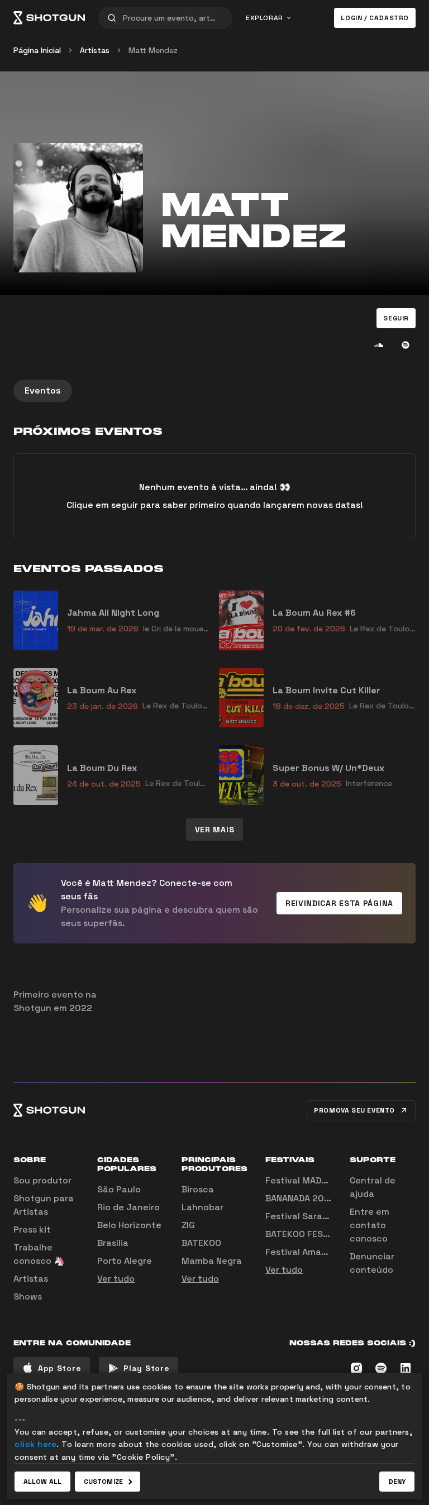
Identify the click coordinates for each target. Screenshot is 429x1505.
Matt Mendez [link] (153, 50)
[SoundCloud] (379, 345)
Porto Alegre (124, 1261)
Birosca (198, 1189)
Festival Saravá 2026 (311, 1216)
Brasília (112, 1243)
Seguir (396, 318)
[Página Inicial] (49, 18)
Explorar (264, 17)
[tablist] (214, 391)
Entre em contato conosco (369, 1225)
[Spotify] (405, 345)
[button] (396, 318)
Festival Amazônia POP (315, 1252)
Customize (103, 1481)
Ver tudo (116, 1278)
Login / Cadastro (375, 17)
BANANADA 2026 (300, 1198)
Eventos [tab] (43, 390)
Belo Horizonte (129, 1225)
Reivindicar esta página (339, 903)
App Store (59, 1368)
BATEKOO (201, 1243)
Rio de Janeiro (128, 1207)
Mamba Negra (212, 1261)
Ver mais (215, 830)
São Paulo (119, 1189)
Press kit (32, 1229)
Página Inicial (37, 50)
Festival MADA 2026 (308, 1180)
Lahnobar (202, 1207)
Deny (397, 1481)
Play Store (146, 1368)
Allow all (42, 1481)
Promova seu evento (354, 1110)
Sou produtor (42, 1180)
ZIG (188, 1225)
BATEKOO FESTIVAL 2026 (318, 1234)
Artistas (94, 50)
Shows (27, 1296)
